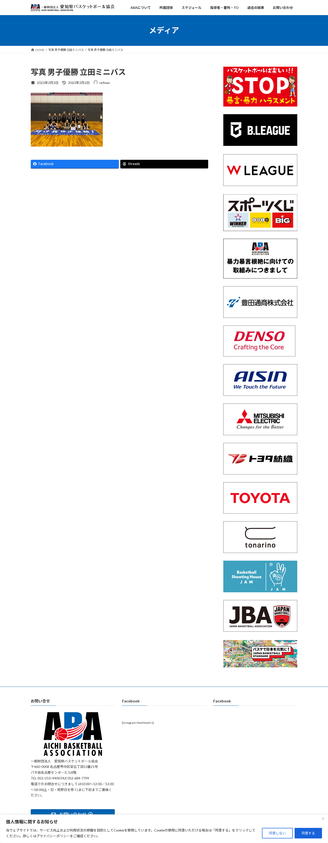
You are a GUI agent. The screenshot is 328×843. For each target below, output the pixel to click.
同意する (308, 833)
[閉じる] (323, 818)
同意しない (277, 833)
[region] (164, 828)
